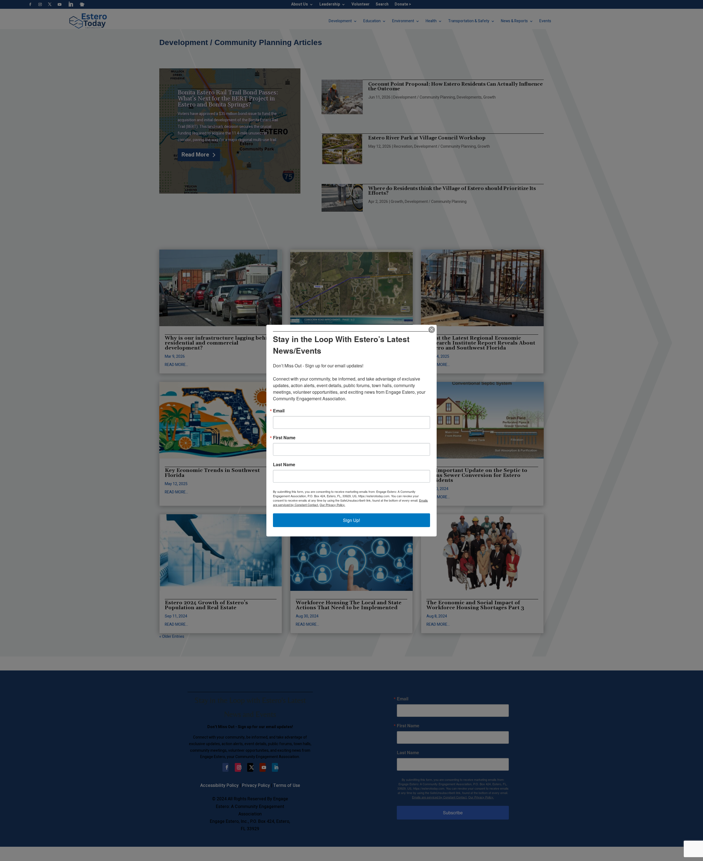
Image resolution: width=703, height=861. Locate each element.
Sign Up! (351, 520)
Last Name (284, 464)
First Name (284, 437)
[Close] (431, 329)
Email (278, 410)
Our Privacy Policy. (332, 504)
